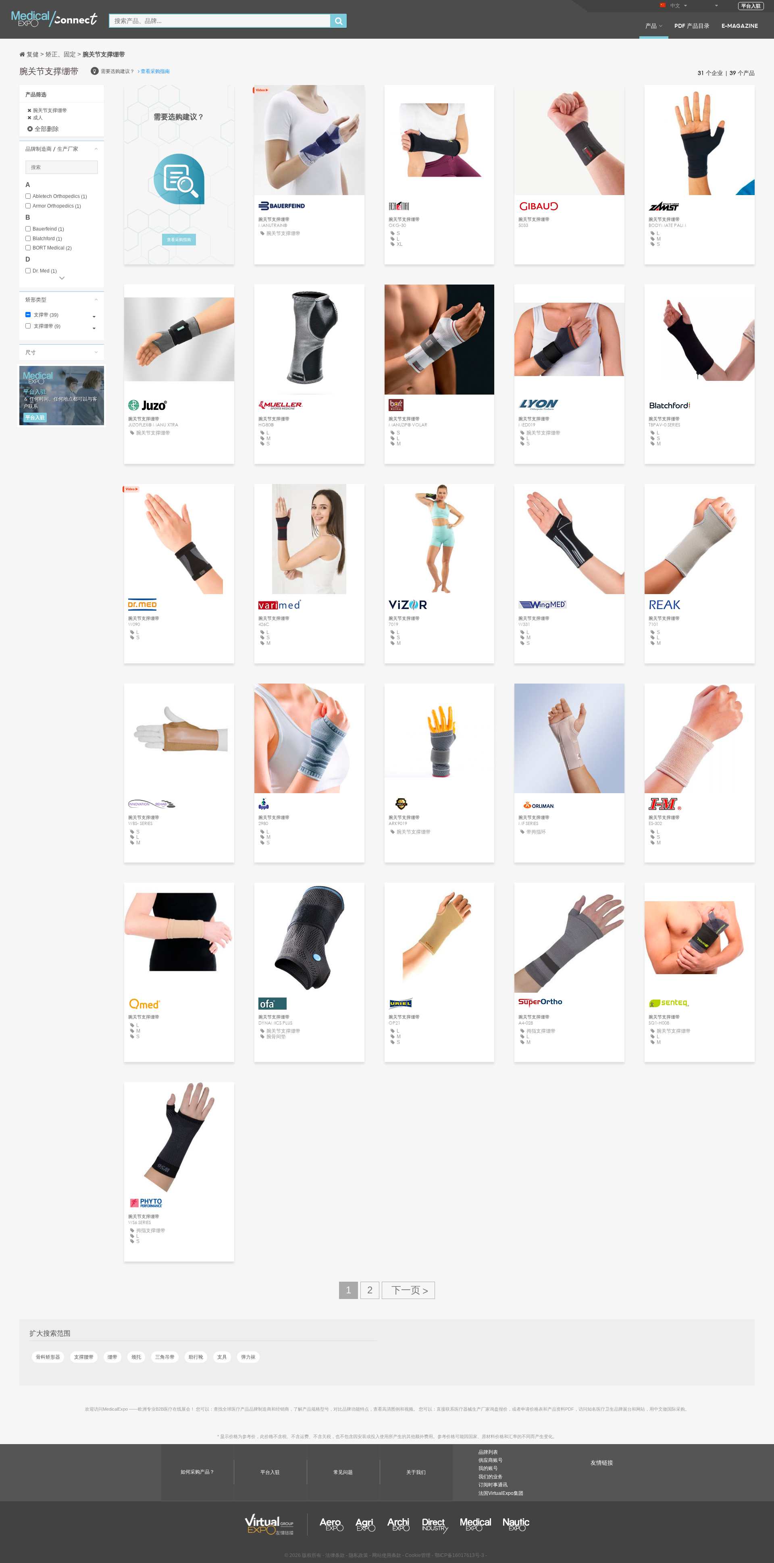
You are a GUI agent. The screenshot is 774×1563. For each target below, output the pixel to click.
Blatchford (47, 239)
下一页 (408, 1290)
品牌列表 (488, 1452)
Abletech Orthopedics (60, 196)
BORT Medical (52, 248)
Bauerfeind (48, 229)
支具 (222, 1357)
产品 (651, 25)
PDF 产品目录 (692, 25)
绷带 (112, 1357)
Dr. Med (45, 271)
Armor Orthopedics (57, 206)
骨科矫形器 (48, 1357)
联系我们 (309, 98)
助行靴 (196, 1357)
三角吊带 (165, 1357)
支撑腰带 (84, 1357)
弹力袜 (248, 1357)
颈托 (136, 1357)
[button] (61, 148)
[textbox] (220, 21)
